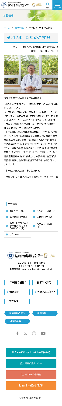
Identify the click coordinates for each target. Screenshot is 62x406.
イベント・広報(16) (46, 211)
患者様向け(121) (46, 217)
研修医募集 (15, 321)
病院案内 (14, 292)
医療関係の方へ (17, 313)
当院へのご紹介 (46, 292)
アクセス (14, 301)
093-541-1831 (31, 263)
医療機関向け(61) (19, 217)
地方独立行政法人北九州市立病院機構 (31, 352)
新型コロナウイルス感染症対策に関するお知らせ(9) (19, 226)
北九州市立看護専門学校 (31, 385)
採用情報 (41, 313)
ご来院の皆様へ (18, 282)
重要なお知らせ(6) (44, 225)
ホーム (7, 28)
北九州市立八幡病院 (31, 374)
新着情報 (19, 28)
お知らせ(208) (18, 211)
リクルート (15, 234)
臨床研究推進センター (31, 363)
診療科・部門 (44, 282)
